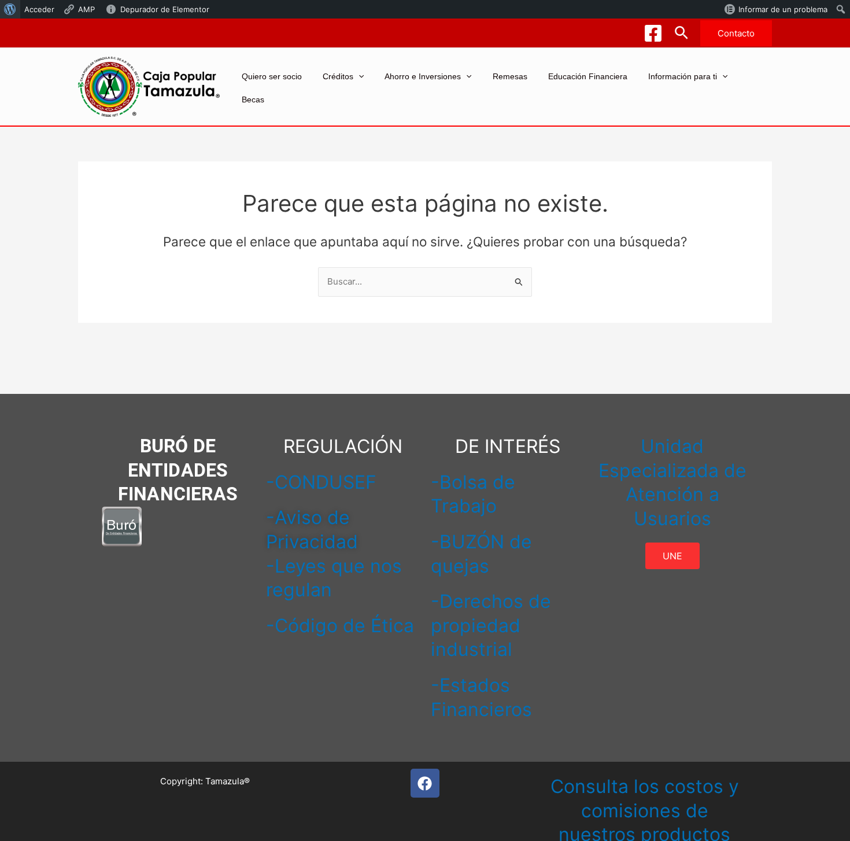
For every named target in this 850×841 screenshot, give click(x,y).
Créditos (338, 76)
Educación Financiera (587, 76)
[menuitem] (10, 9)
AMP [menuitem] (86, 9)
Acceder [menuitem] (39, 9)
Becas (253, 99)
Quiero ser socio (272, 76)
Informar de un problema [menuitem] (782, 9)
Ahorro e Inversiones (423, 76)
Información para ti (682, 76)
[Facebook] (653, 33)
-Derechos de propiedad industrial (491, 625)
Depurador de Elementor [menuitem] (164, 9)
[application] (358, 76)
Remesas (510, 76)
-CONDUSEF (321, 482)
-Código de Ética (340, 625)
